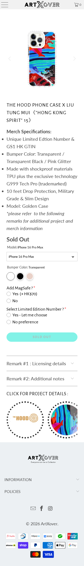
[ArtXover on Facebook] (41, 508)
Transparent (11, 276)
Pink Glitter (30, 276)
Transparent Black (20, 276)
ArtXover (49, 523)
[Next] (74, 58)
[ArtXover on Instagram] (50, 508)
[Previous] (10, 58)
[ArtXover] (42, 4)
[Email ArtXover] (33, 508)
